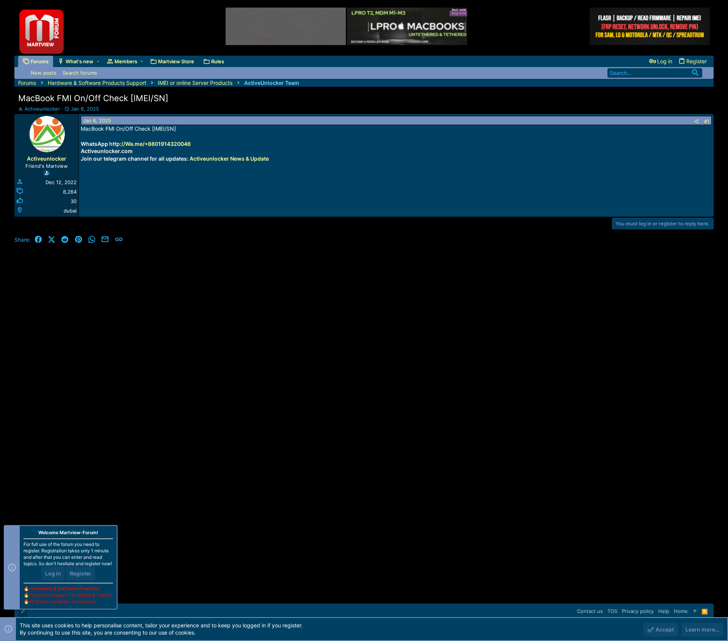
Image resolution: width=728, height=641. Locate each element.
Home (681, 611)
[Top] (695, 611)
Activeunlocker (42, 109)
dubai (70, 211)
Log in (53, 573)
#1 (706, 121)
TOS (612, 611)
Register (80, 573)
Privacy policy (638, 611)
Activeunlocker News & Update (229, 158)
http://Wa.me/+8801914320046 (150, 144)
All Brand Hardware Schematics (62, 601)
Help (663, 611)
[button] (98, 61)
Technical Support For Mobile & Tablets (70, 595)
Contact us (590, 611)
